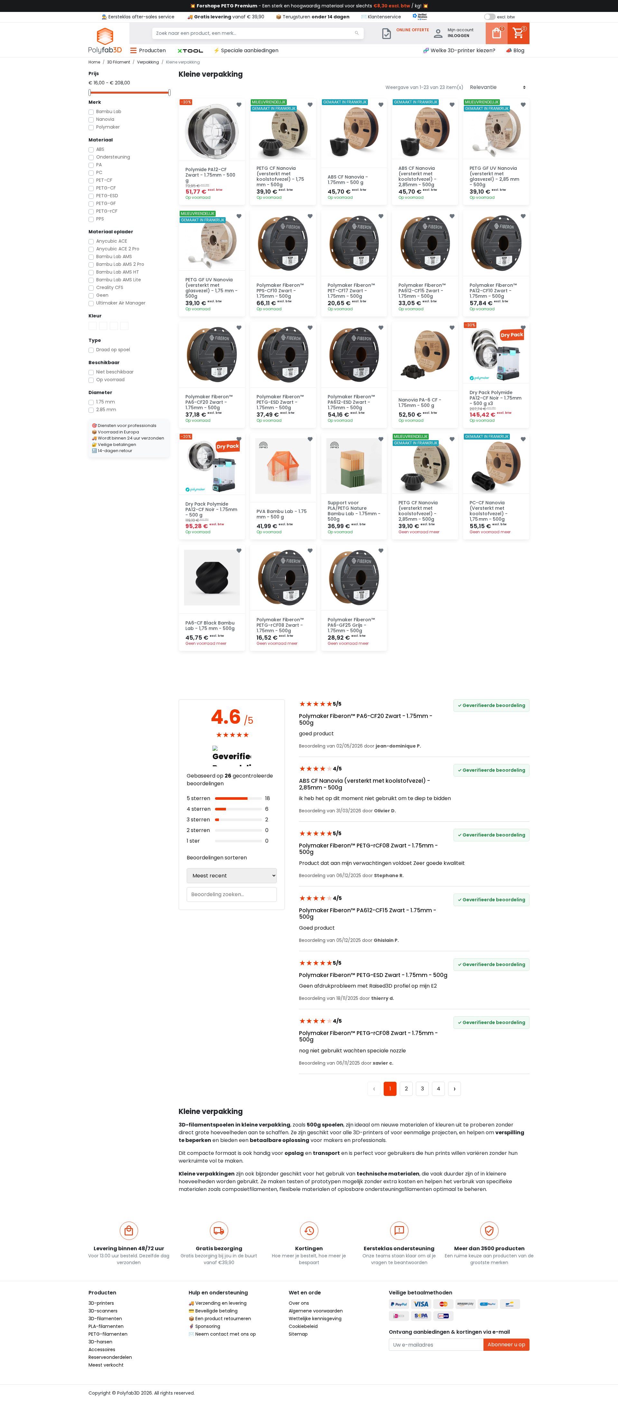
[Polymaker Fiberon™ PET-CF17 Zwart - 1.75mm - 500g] (354, 243)
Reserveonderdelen (110, 1357)
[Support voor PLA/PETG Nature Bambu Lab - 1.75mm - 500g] (354, 466)
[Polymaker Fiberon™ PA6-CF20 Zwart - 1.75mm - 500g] (212, 355)
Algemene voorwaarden (316, 1311)
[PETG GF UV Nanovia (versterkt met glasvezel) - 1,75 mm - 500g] (212, 243)
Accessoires (102, 1349)
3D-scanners (103, 1311)
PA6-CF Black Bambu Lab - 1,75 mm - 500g (210, 626)
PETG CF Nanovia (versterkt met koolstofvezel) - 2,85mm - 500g (418, 510)
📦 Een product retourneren (220, 1318)
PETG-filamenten (108, 1334)
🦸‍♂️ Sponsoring (204, 1326)
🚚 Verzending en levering (218, 1303)
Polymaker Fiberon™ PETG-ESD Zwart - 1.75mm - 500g (280, 402)
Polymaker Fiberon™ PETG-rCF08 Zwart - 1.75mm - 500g (280, 625)
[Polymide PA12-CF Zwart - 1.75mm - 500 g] (212, 132)
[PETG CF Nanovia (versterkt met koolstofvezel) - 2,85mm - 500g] (425, 466)
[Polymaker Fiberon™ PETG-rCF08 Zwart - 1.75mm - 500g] (283, 578)
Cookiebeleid (303, 1326)
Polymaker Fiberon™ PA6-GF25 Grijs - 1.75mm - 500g (351, 625)
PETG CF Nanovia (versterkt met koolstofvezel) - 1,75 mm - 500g (280, 176)
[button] (190, 50)
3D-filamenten (105, 1318)
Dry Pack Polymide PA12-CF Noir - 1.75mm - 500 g (211, 509)
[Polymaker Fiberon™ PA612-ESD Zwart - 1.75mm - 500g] (354, 355)
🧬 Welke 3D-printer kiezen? (459, 50)
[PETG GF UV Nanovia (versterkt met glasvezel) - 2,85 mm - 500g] (496, 132)
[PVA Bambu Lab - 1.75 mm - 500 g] (283, 466)
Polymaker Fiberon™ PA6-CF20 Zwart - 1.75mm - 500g (208, 402)
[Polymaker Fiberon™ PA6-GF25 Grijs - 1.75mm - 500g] (354, 578)
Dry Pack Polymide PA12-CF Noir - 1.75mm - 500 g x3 (495, 398)
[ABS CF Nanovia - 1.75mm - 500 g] (354, 132)
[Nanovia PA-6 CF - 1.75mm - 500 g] (425, 355)
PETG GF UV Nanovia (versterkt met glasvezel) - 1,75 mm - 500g (211, 287)
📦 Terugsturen (313, 17)
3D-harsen (100, 1342)
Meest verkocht (106, 1365)
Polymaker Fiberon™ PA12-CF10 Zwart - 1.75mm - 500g (493, 290)
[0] (496, 37)
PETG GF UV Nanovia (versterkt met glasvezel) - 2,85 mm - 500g (494, 176)
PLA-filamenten (106, 1326)
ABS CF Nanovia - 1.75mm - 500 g (348, 180)
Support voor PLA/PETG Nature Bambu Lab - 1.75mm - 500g (354, 510)
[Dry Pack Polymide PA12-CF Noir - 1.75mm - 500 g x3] (496, 355)
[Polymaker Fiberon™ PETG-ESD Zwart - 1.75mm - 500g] (283, 355)
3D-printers (101, 1303)
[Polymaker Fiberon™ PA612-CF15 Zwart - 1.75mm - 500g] (425, 243)
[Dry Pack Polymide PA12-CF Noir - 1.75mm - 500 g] (212, 466)
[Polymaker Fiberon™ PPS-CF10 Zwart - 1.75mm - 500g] (283, 243)
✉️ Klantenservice (381, 17)
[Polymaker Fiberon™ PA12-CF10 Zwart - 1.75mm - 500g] (496, 243)
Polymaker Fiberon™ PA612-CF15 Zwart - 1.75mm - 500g (421, 290)
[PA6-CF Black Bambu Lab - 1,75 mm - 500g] (212, 578)
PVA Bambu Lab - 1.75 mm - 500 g (282, 514)
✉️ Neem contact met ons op (222, 1334)
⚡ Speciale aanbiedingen (245, 50)
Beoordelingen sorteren (217, 857)
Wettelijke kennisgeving (315, 1318)
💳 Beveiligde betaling (213, 1311)
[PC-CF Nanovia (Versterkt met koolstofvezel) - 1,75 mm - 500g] (496, 466)
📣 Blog (515, 50)
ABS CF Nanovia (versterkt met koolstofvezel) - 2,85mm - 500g (417, 176)
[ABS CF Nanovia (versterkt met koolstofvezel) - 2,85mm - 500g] (425, 132)
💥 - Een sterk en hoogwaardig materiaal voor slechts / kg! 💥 (309, 6)
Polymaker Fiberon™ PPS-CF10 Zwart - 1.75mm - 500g (280, 290)
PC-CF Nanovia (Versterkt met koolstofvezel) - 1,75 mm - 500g (489, 510)
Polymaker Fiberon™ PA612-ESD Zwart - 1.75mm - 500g (351, 402)
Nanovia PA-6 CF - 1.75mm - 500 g (419, 403)
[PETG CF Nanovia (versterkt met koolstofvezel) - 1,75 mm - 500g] (283, 132)
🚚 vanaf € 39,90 (225, 17)
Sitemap (298, 1334)
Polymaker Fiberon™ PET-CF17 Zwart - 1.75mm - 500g (351, 290)
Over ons (299, 1303)
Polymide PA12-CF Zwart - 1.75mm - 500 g (210, 175)
